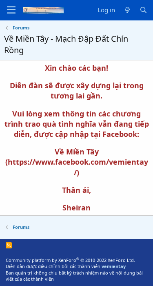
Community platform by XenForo (70, 260)
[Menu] (11, 10)
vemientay (114, 266)
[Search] (143, 10)
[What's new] (127, 10)
